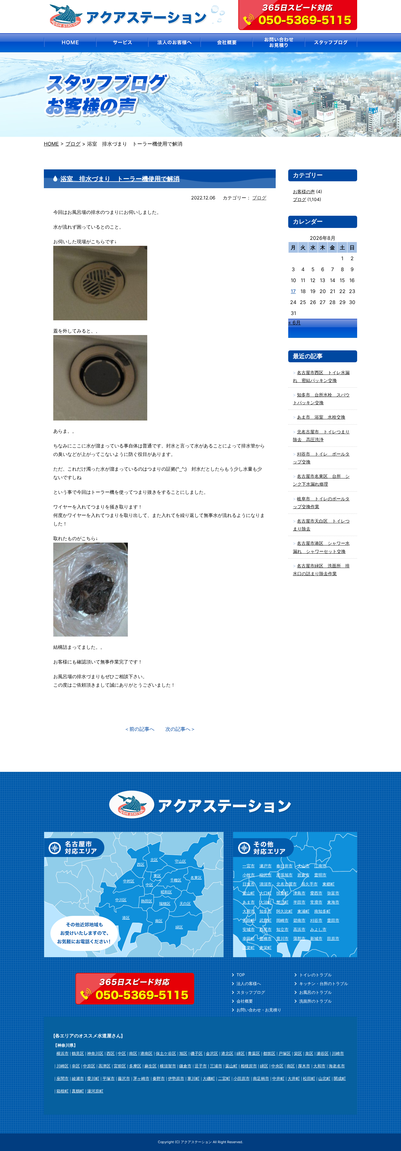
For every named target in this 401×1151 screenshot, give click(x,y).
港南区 (146, 1053)
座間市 (62, 1078)
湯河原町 (95, 1090)
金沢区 (212, 1053)
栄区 (298, 1053)
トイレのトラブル (315, 974)
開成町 (340, 1078)
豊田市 (333, 920)
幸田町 (248, 938)
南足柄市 (261, 1078)
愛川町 (93, 1078)
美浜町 (248, 920)
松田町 (309, 1078)
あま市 (248, 902)
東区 (157, 875)
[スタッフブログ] (331, 42)
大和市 (319, 1065)
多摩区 (135, 1065)
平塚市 (108, 1078)
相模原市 (249, 1065)
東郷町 (328, 883)
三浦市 (216, 1065)
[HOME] (70, 42)
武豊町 (265, 920)
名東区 (196, 877)
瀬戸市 (265, 865)
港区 (126, 917)
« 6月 (294, 322)
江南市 (320, 865)
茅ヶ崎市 (141, 1078)
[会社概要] (226, 42)
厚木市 (304, 1065)
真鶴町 (78, 1090)
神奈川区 (95, 1053)
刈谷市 (316, 920)
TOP (241, 974)
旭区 (183, 1053)
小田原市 (241, 1078)
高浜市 (299, 929)
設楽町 (248, 947)
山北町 (324, 1078)
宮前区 (120, 1065)
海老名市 (337, 1065)
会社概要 (245, 1001)
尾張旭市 (284, 874)
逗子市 (201, 1065)
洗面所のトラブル (315, 1001)
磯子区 (196, 1053)
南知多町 (322, 911)
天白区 (185, 903)
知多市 (265, 911)
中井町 (278, 1078)
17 (293, 291)
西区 (140, 864)
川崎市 (338, 1053)
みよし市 (318, 929)
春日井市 (284, 865)
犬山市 (303, 865)
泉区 (309, 1053)
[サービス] (122, 42)
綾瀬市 (78, 1078)
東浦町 (303, 911)
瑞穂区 (164, 903)
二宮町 (224, 1078)
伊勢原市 (176, 1078)
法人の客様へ (249, 983)
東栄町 (265, 947)
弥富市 (333, 893)
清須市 (265, 883)
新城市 (316, 938)
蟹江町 (282, 902)
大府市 (248, 911)
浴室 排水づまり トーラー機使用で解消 (120, 179)
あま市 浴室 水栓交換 (321, 417)
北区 (154, 859)
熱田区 (146, 901)
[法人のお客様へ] (174, 42)
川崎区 (62, 1065)
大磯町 (209, 1078)
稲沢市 (265, 874)
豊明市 (320, 874)
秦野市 (159, 1078)
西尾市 (265, 929)
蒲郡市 (299, 938)
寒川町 (193, 1078)
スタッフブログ (251, 992)
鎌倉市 (185, 1065)
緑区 (179, 927)
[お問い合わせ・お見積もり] (279, 42)
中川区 (121, 899)
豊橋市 (265, 938)
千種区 (175, 880)
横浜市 (62, 1053)
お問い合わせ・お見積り (259, 1009)
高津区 (104, 1065)
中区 (149, 884)
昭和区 (166, 892)
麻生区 (150, 1065)
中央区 (277, 1065)
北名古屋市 (286, 883)
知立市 (282, 929)
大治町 (265, 902)
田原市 (333, 938)
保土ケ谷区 (166, 1053)
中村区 (128, 881)
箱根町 (62, 1090)
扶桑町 (282, 893)
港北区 (227, 1053)
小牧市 (248, 874)
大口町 (265, 893)
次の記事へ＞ (180, 729)
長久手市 (309, 883)
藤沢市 (124, 1078)
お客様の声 (304, 191)
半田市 (299, 902)
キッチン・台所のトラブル (323, 983)
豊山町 (248, 893)
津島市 (299, 893)
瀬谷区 (322, 1053)
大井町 (294, 1078)
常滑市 (316, 902)
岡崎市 (282, 920)
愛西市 (316, 893)
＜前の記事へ (139, 729)
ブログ (259, 198)
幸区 (76, 1065)
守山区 (180, 861)
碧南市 (299, 920)
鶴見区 (78, 1053)
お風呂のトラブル (315, 992)
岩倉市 (303, 874)
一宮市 (248, 865)
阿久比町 (284, 911)
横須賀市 (168, 1065)
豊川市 (282, 938)
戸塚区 (285, 1053)
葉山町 (231, 1065)
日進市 (248, 883)
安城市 (248, 929)
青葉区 (254, 1053)
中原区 (89, 1065)
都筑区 (269, 1053)
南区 (159, 920)
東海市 (333, 902)
